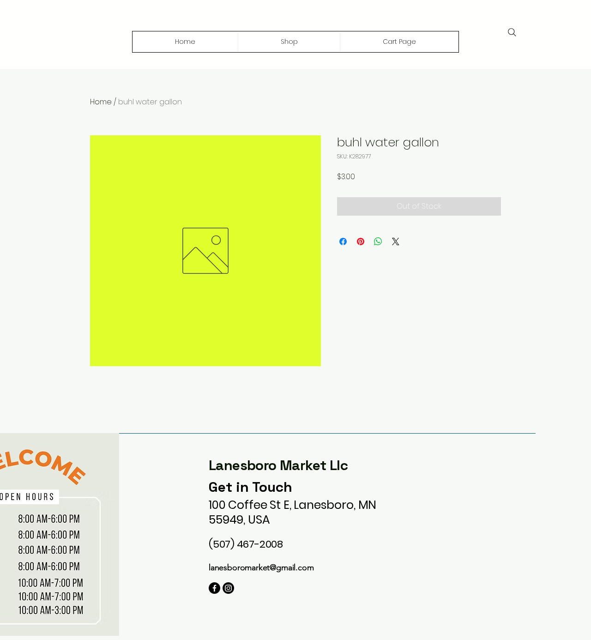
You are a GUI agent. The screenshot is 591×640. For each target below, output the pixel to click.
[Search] (512, 32)
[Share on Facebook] (343, 241)
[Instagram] (228, 588)
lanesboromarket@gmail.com (261, 567)
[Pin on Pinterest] (360, 241)
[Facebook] (214, 588)
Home (101, 102)
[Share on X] (395, 241)
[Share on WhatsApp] (378, 241)
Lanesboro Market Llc (278, 465)
